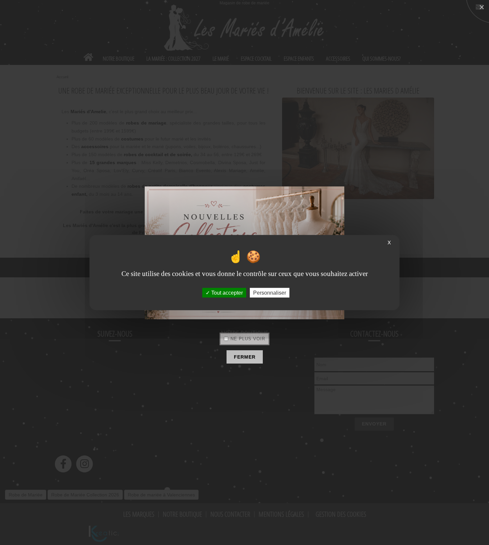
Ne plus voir (248, 338)
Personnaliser (269, 293)
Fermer (244, 357)
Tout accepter (226, 293)
